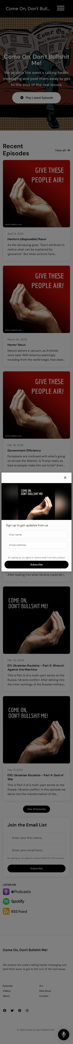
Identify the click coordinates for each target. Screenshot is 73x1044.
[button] (65, 478)
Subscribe (36, 564)
